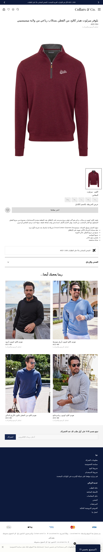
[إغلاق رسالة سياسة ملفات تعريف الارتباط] (2, 548)
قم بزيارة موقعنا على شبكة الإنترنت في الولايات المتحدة (77, 476)
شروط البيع (93, 468)
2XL (67, 200)
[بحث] (17, 9)
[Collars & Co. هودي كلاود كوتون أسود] (27, 310)
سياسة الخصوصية (91, 464)
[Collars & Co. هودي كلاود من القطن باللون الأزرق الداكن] (27, 383)
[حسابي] (13, 9)
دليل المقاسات (92, 496)
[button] (88, 548)
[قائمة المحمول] (99, 9)
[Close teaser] (74, 543)
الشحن (95, 500)
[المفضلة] (8, 9)
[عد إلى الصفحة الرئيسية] (85, 9)
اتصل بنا (95, 512)
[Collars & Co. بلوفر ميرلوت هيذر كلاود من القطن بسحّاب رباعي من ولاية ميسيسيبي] (94, 178)
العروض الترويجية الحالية (89, 508)
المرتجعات (94, 504)
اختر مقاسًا (55, 210)
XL (75, 200)
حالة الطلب (93, 488)
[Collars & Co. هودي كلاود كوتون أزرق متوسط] (75, 310)
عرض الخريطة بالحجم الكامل (86, 204)
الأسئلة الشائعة (92, 492)
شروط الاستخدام (91, 472)
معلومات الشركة (92, 460)
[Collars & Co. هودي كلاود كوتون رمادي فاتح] (75, 383)
